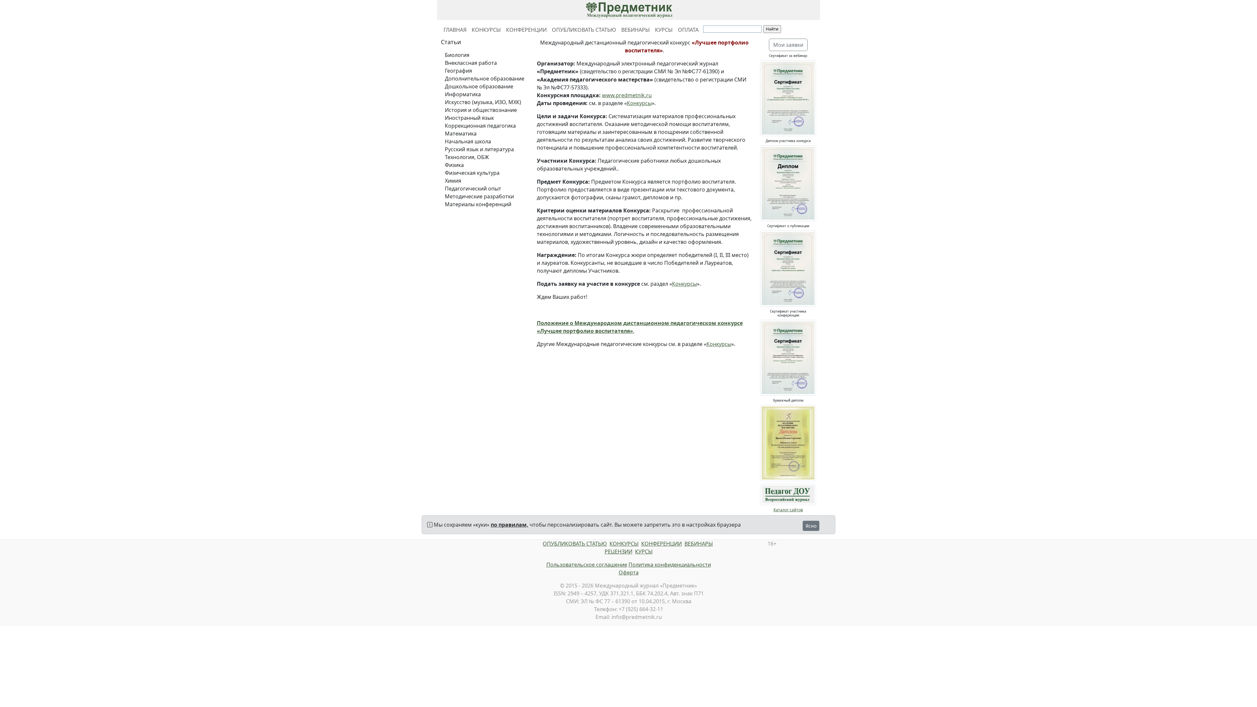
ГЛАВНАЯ (455, 29)
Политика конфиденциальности (669, 564)
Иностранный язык (469, 117)
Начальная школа (468, 141)
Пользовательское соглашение (586, 564)
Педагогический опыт (473, 188)
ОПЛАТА (688, 29)
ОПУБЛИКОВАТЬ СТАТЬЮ (584, 29)
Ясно (811, 526)
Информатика (463, 94)
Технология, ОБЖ (467, 157)
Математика (461, 133)
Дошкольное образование (479, 86)
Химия (453, 180)
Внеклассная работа (471, 62)
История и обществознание (481, 110)
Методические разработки (479, 196)
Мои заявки (788, 44)
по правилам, (509, 524)
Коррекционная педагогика (480, 125)
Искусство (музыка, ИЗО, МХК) (483, 102)
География (458, 70)
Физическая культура (472, 172)
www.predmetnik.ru (627, 95)
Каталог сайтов (788, 510)
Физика (454, 165)
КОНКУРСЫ (486, 29)
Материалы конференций (478, 204)
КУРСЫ (664, 29)
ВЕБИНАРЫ (635, 29)
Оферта (629, 572)
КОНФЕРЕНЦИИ (526, 29)
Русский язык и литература (479, 149)
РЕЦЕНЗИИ (618, 551)
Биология (457, 55)
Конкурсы (639, 103)
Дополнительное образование (484, 78)
